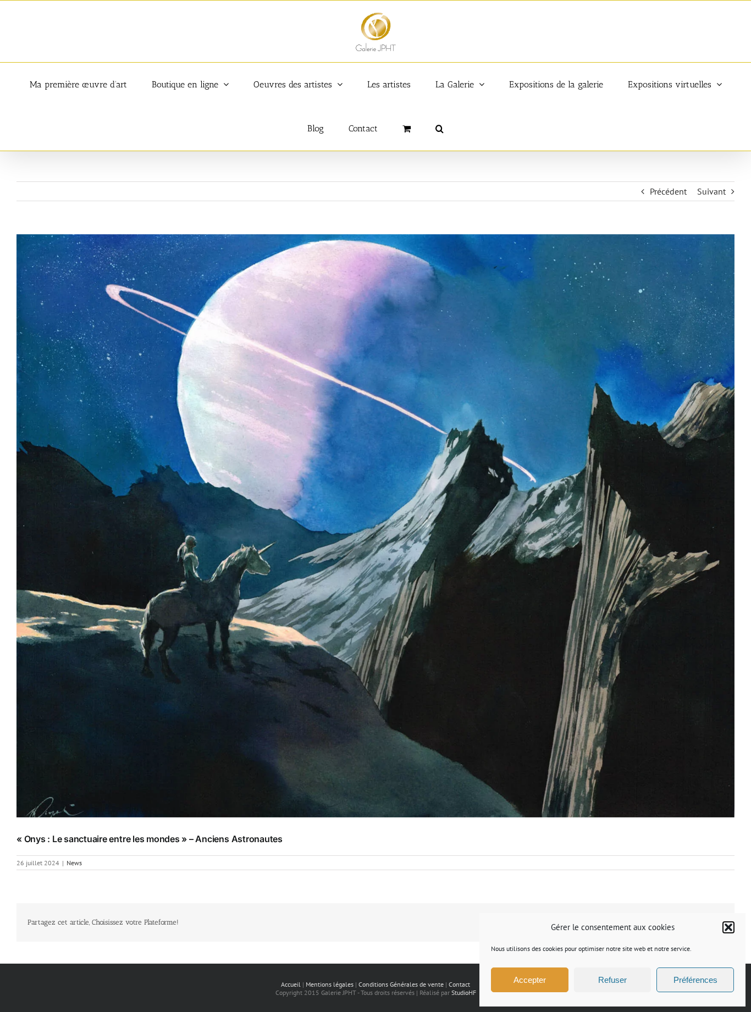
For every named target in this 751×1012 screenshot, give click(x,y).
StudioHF (463, 992)
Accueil (291, 984)
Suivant (711, 191)
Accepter (529, 980)
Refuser (612, 980)
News (74, 863)
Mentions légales (330, 984)
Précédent (668, 191)
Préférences (695, 980)
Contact (459, 984)
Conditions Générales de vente (401, 984)
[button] (728, 927)
